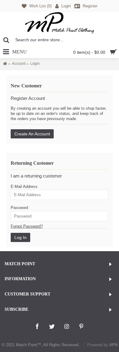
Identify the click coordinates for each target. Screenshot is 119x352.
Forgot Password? (27, 226)
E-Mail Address (24, 186)
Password (19, 207)
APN (113, 345)
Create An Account (32, 133)
